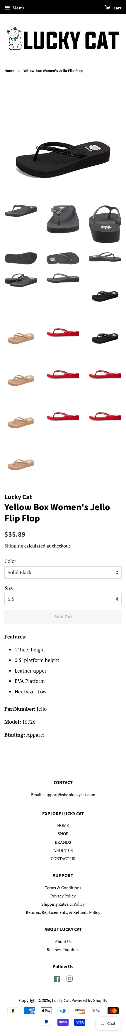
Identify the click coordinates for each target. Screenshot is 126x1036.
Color (10, 561)
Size (8, 587)
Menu (17, 8)
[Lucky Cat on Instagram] (69, 980)
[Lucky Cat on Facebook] (57, 980)
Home (9, 70)
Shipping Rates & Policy (63, 904)
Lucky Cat (61, 1000)
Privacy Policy (63, 896)
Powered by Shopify (89, 1000)
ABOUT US (63, 850)
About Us (63, 941)
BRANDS (63, 842)
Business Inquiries (63, 949)
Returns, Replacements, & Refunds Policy (63, 912)
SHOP (63, 833)
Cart (117, 8)
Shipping (13, 546)
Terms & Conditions (63, 887)
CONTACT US (63, 858)
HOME (63, 825)
